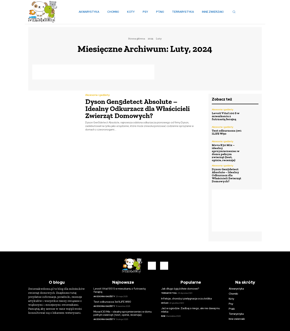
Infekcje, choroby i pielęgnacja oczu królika (186, 298)
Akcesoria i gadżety (97, 95)
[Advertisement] (93, 72)
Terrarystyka (169, 293)
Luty (159, 38)
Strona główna (136, 38)
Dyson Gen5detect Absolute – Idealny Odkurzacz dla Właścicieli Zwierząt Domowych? (137, 108)
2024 (150, 38)
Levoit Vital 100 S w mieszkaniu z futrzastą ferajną (225, 116)
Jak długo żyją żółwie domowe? (180, 288)
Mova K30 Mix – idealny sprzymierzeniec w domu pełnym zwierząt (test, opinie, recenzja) (225, 152)
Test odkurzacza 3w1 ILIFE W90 (226, 132)
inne (163, 316)
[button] (233, 11)
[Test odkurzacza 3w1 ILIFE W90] (251, 130)
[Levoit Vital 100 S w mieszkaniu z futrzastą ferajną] (251, 115)
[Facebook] (152, 266)
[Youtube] (164, 266)
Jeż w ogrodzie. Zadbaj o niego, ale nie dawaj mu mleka (190, 309)
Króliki (164, 303)
